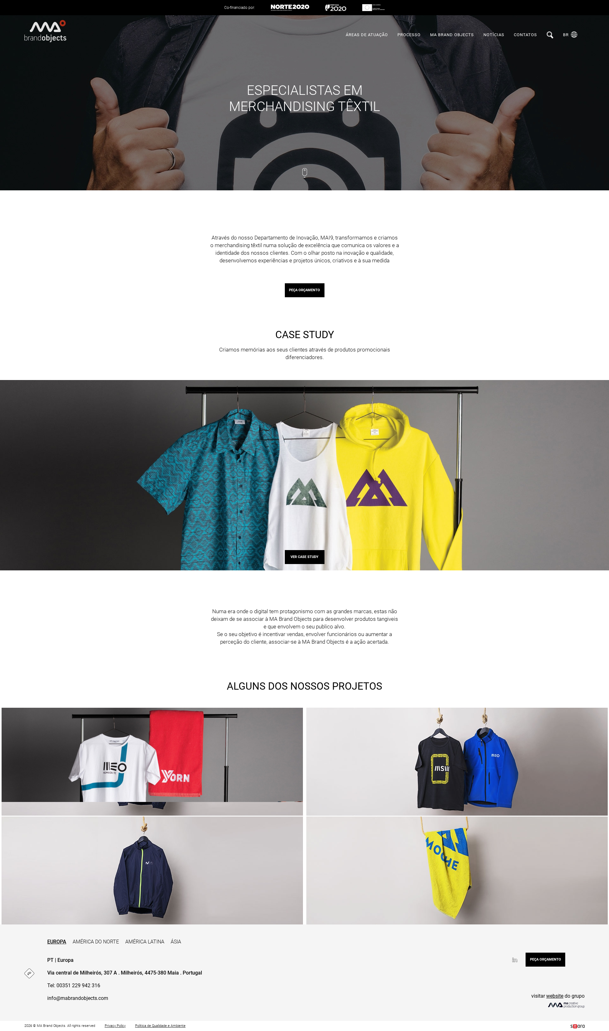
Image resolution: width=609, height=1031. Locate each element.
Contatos (525, 34)
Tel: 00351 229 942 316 (73, 985)
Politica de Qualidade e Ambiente (160, 1026)
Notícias (493, 34)
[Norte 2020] (290, 7)
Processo (409, 34)
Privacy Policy (115, 1026)
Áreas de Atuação (367, 34)
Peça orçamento (304, 290)
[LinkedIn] (515, 959)
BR (566, 34)
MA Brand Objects (452, 34)
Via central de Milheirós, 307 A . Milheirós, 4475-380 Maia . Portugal (124, 973)
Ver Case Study (304, 557)
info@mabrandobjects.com (77, 998)
